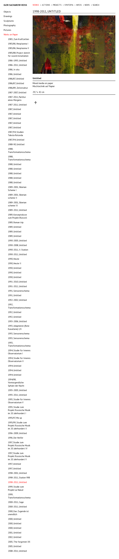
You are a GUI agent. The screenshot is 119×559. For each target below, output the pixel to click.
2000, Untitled (14, 519)
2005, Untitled (14, 546)
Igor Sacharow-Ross (15, 5)
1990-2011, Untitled (17, 254)
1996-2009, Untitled (17, 433)
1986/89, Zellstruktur (18, 87)
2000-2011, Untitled (17, 506)
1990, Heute (13, 258)
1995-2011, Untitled (17, 394)
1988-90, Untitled (16, 144)
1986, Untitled (14, 74)
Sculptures (9, 20)
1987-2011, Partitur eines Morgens (17, 98)
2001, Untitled (14, 532)
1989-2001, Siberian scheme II (17, 196)
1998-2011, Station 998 (19, 477)
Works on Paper (11, 34)
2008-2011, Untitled (17, 551)
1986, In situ (13, 69)
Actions (46, 5)
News (87, 5)
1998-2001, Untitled (17, 473)
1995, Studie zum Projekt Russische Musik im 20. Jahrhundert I (19, 410)
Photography (10, 25)
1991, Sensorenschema (18, 290)
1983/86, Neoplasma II (18, 48)
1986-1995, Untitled (17, 60)
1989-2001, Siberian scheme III (17, 204)
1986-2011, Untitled (17, 65)
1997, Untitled (14, 464)
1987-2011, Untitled (17, 104)
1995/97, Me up (15, 417)
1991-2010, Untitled (17, 281)
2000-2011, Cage (16, 502)
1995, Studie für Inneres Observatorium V (19, 401)
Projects (57, 5)
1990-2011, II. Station (18, 249)
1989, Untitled (14, 227)
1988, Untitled (14, 164)
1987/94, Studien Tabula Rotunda (16, 133)
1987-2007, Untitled (17, 92)
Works (36, 5)
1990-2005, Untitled (17, 240)
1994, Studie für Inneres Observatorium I (19, 352)
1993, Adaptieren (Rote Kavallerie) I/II (18, 327)
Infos (79, 5)
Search (96, 5)
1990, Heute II (14, 263)
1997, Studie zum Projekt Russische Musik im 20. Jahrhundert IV (19, 445)
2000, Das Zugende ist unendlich (18, 513)
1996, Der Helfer (15, 437)
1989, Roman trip (16, 222)
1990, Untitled (14, 268)
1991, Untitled (14, 295)
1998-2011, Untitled (17, 482)
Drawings (8, 16)
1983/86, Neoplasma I (18, 43)
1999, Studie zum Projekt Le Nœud (16, 488)
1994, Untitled (14, 365)
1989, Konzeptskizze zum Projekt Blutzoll (17, 216)
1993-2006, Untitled (17, 321)
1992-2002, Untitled (17, 300)
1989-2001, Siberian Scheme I (17, 189)
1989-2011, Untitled (17, 210)
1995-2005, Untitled (17, 390)
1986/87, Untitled (16, 78)
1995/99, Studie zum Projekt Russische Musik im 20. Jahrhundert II (19, 425)
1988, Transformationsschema (19, 150)
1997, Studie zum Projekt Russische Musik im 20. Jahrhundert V (19, 456)
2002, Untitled (14, 537)
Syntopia (68, 5)
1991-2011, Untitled (17, 286)
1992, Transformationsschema (19, 306)
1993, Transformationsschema (19, 344)
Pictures (7, 30)
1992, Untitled (14, 312)
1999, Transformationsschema (19, 496)
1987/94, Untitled (16, 139)
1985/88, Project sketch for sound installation (19, 54)
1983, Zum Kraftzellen (18, 39)
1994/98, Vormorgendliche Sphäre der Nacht (16, 382)
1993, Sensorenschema (18, 333)
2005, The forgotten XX (19, 541)
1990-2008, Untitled (17, 245)
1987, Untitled (14, 109)
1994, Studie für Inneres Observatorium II (19, 360)
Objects (7, 11)
